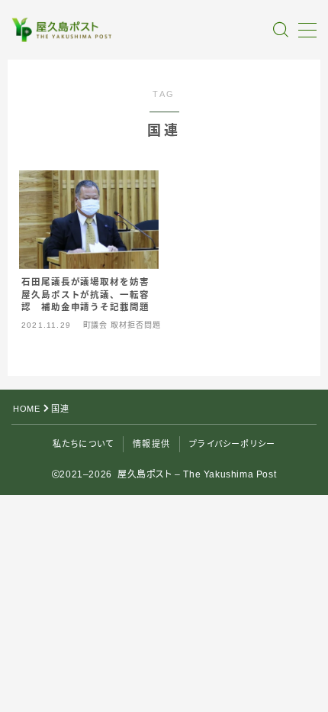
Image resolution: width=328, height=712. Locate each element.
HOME (26, 408)
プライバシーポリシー (232, 443)
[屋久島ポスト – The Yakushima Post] (62, 30)
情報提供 (151, 443)
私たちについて (83, 443)
